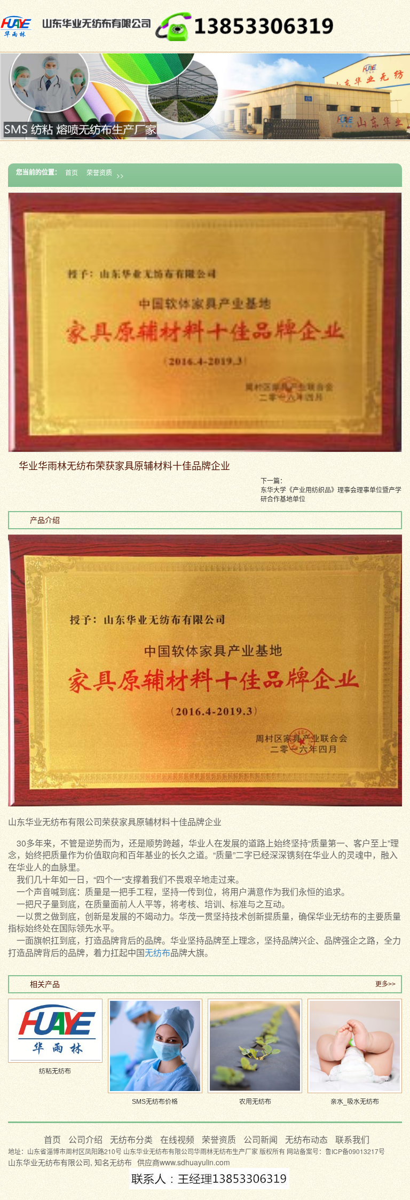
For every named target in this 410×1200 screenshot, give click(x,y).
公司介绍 (86, 1139)
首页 (71, 172)
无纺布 (157, 952)
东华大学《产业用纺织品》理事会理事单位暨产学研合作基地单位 (331, 494)
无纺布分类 (132, 1139)
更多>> (385, 984)
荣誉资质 (99, 172)
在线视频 (178, 1139)
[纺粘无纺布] (55, 1031)
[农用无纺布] (255, 1046)
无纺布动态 (307, 1139)
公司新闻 (261, 1139)
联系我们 (352, 1139)
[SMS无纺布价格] (155, 1046)
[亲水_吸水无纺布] (355, 1046)
